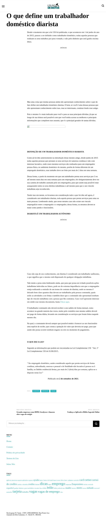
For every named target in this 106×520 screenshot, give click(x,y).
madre (68, 488)
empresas (68, 484)
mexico (74, 488)
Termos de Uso (12, 458)
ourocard (97, 488)
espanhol (10, 488)
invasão (37, 488)
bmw (65, 480)
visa (61, 492)
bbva (62, 480)
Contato (9, 447)
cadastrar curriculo (73, 480)
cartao (87, 479)
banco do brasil (48, 480)
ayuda (36, 480)
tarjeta (17, 491)
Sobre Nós (10, 464)
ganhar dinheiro (19, 488)
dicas (44, 484)
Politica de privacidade (15, 453)
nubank (90, 488)
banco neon (56, 480)
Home (8, 441)
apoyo (31, 480)
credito (31, 484)
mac (63, 488)
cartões (19, 484)
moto (79, 487)
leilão (50, 487)
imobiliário (30, 488)
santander (9, 492)
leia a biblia (43, 488)
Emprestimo (77, 484)
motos (84, 488)
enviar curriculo (88, 484)
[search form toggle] (103, 6)
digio (49, 484)
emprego (45, 391)
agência (8, 480)
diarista (36, 391)
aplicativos (25, 480)
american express (17, 480)
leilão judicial (58, 488)
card (81, 479)
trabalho (25, 492)
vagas (53, 391)
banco (41, 480)
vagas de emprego (49, 491)
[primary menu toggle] (3, 6)
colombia (25, 484)
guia (25, 488)
